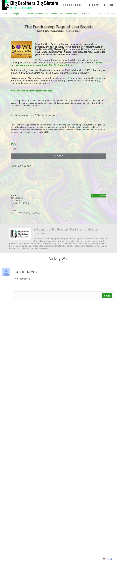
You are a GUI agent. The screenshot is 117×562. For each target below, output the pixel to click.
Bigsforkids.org (72, 5)
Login (110, 5)
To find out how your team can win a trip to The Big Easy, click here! (57, 63)
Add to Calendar (99, 196)
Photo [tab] (33, 271)
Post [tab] (21, 271)
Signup (95, 5)
